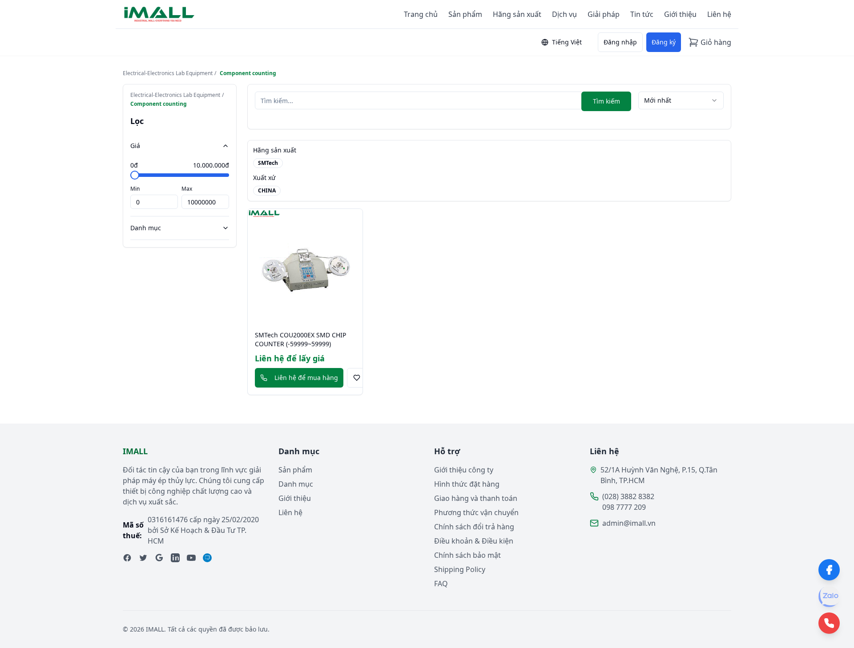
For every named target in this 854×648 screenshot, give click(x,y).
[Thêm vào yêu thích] (357, 378)
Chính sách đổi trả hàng (474, 527)
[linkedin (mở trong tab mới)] (175, 557)
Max (186, 188)
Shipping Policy (459, 569)
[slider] (134, 175)
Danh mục (145, 228)
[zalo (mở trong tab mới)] (207, 557)
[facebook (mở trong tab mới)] (127, 557)
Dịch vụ (564, 14)
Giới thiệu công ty (463, 470)
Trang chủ (421, 14)
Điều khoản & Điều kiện (473, 541)
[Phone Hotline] (829, 623)
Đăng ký (664, 42)
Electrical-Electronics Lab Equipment (168, 73)
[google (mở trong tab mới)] (159, 557)
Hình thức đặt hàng (467, 484)
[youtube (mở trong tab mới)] (191, 557)
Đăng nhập (620, 42)
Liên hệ (719, 14)
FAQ (441, 583)
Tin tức (641, 14)
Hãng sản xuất (517, 14)
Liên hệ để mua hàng (306, 377)
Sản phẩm (465, 14)
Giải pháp (604, 14)
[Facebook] (829, 569)
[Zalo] (829, 596)
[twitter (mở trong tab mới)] (143, 557)
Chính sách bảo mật (467, 555)
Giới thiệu (680, 14)
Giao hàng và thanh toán (475, 498)
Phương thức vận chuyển (476, 512)
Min (135, 188)
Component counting (248, 73)
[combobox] (681, 100)
